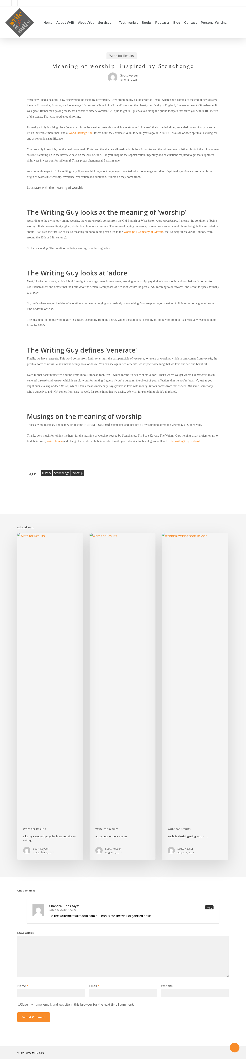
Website (167, 986)
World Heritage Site (80, 133)
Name (22, 986)
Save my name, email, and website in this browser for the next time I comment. (77, 1004)
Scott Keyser (129, 75)
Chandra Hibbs (60, 906)
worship (77, 473)
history (46, 473)
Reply (209, 907)
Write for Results (121, 56)
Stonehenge (61, 473)
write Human (55, 441)
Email (94, 986)
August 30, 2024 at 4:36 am (62, 909)
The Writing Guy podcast (184, 441)
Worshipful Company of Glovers (143, 231)
